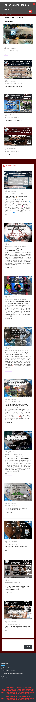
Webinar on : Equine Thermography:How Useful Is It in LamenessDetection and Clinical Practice (17, 302)
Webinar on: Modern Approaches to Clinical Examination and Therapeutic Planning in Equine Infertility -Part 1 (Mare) (17, 405)
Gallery (6, 54)
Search (6, 643)
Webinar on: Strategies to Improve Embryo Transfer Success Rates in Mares (16, 508)
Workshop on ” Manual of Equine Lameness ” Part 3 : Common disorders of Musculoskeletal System (17, 627)
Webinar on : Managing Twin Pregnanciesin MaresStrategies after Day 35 (15, 249)
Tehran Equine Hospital (16, 4)
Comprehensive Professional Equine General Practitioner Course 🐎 (16, 196)
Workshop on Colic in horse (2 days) (14, 86)
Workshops (8, 215)
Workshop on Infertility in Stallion (13, 120)
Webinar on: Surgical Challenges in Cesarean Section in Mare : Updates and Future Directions (17, 457)
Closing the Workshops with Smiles (13, 46)
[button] (30, 11)
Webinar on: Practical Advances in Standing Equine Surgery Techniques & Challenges (17, 353)
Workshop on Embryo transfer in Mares (15, 154)
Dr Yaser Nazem (12, 48)
